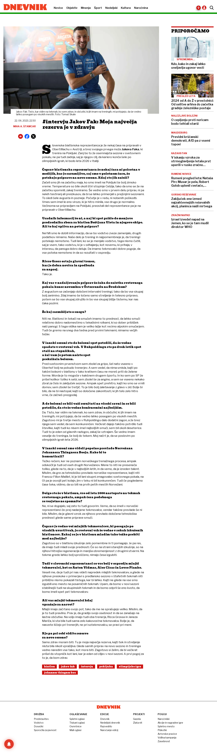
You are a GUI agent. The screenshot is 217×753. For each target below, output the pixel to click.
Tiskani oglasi (77, 722)
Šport (98, 7)
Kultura (126, 7)
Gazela (137, 718)
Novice (58, 7)
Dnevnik (105, 718)
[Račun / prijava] (205, 8)
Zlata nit (137, 722)
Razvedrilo (106, 726)
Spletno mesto (166, 726)
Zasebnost (164, 741)
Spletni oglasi (77, 718)
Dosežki (38, 726)
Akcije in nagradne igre (170, 722)
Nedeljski (111, 7)
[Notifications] (9, 744)
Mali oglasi (75, 730)
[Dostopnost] (198, 8)
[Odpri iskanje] (211, 8)
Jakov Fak (68, 666)
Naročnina (141, 7)
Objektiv (71, 7)
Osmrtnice (76, 726)
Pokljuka (106, 666)
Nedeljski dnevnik (110, 722)
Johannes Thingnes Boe (60, 672)
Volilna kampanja (167, 737)
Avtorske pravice (167, 733)
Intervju (87, 666)
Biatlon (49, 666)
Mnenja (86, 7)
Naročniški (164, 718)
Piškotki (162, 730)
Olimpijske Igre (130, 666)
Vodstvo (39, 722)
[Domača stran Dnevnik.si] (23, 7)
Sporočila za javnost (45, 730)
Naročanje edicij (109, 730)
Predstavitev (41, 718)
